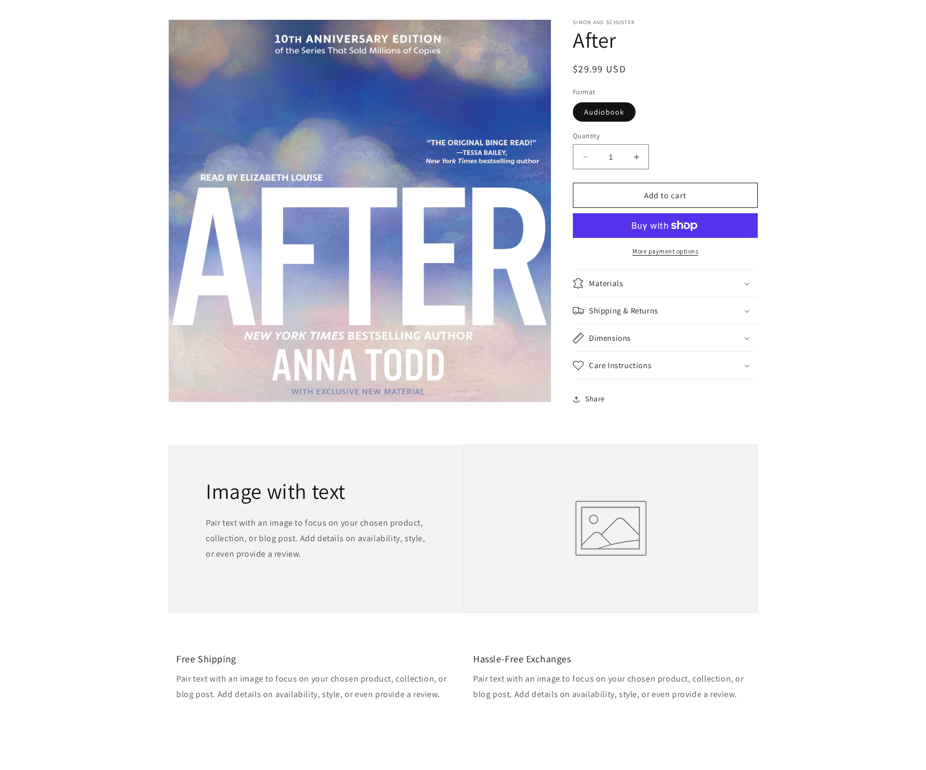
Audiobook (604, 112)
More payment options (665, 251)
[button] (665, 283)
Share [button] (595, 398)
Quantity (586, 135)
